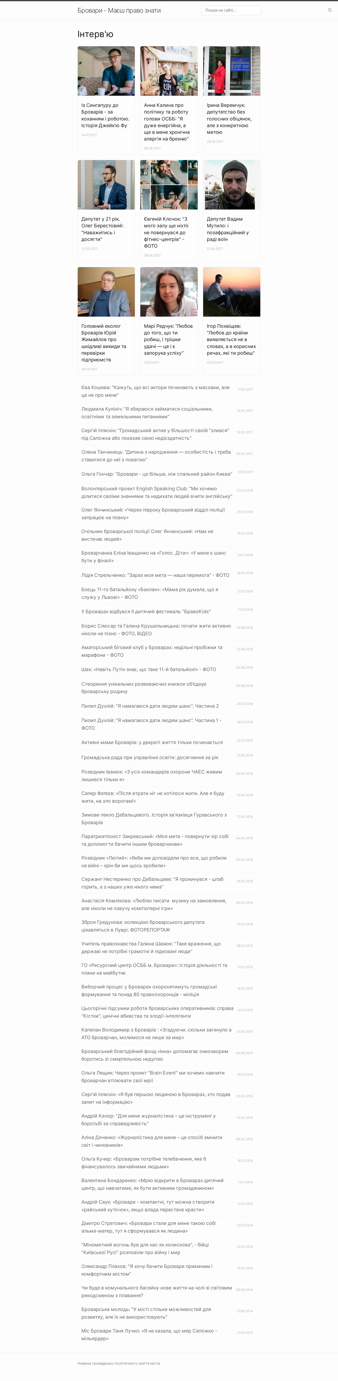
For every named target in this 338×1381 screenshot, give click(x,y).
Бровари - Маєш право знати (119, 10)
